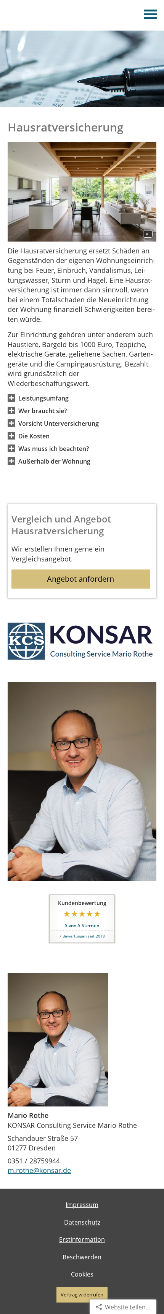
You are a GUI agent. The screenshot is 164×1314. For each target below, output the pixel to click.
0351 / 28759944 (34, 1160)
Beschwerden (82, 1257)
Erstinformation (82, 1239)
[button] (43, 397)
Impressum (82, 1204)
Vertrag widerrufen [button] (82, 1294)
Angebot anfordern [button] (80, 579)
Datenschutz (82, 1222)
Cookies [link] (82, 1274)
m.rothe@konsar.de (39, 1170)
